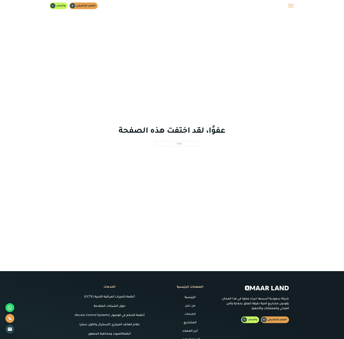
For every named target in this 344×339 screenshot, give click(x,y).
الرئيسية (219, 5)
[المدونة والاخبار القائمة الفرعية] (141, 5)
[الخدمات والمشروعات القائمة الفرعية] (168, 5)
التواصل (130, 5)
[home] (269, 5)
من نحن (207, 5)
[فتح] (291, 5)
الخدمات (190, 314)
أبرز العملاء (190, 331)
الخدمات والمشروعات (184, 5)
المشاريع (190, 322)
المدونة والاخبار (153, 5)
